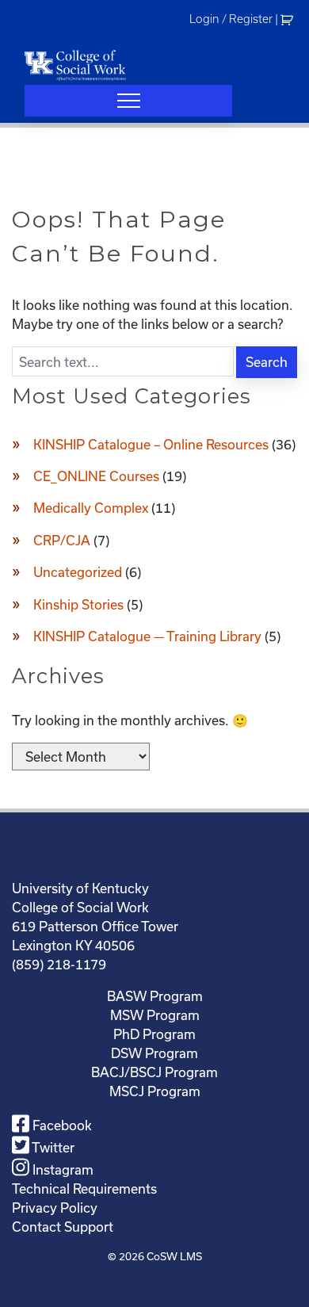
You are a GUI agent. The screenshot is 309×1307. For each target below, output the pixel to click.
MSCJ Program (154, 1091)
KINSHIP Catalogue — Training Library (147, 636)
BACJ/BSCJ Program (154, 1072)
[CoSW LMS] (75, 65)
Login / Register (231, 19)
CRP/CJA (61, 540)
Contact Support (62, 1226)
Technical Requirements (84, 1188)
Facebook (60, 1125)
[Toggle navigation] (128, 101)
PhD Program (154, 1033)
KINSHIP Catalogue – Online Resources (151, 444)
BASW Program (155, 995)
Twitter (51, 1147)
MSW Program (155, 1014)
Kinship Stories (78, 604)
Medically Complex (90, 507)
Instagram (61, 1169)
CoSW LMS (174, 1256)
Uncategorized (77, 571)
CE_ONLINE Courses (96, 475)
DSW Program (154, 1053)
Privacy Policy (54, 1207)
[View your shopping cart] (288, 19)
